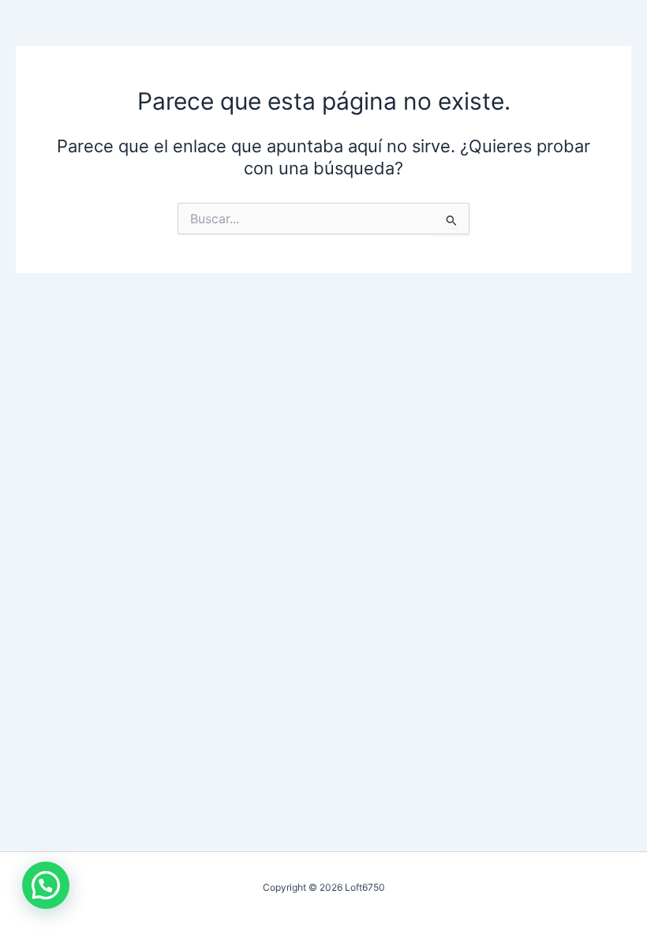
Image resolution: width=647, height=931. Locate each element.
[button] (45, 885)
